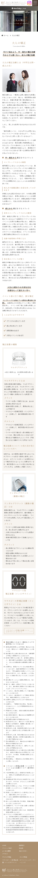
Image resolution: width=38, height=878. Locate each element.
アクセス (5, 854)
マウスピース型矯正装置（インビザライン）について (18, 631)
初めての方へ (23, 851)
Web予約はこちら (20, 8)
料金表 (21, 848)
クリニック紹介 (7, 848)
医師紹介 (21, 845)
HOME (4, 845)
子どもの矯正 (6, 857)
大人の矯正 (23, 857)
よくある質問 (6, 851)
